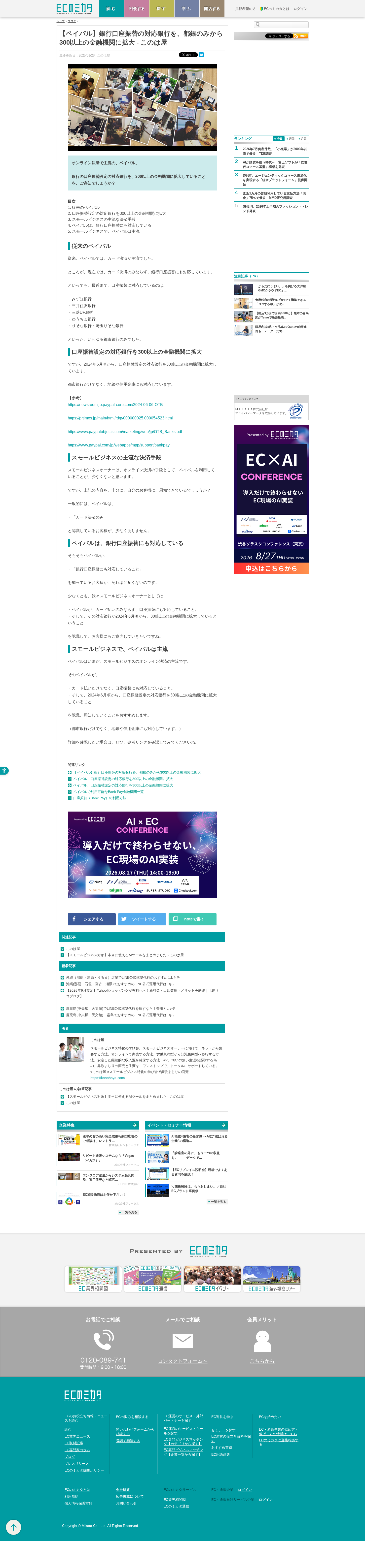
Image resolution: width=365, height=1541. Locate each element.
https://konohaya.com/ (107, 1078)
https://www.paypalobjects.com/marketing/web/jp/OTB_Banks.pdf (125, 432)
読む (112, 8)
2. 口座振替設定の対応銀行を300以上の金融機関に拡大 (117, 213)
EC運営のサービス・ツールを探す (183, 1431)
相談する (137, 8)
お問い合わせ (126, 1503)
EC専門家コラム (77, 1450)
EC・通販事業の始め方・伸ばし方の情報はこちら (278, 1431)
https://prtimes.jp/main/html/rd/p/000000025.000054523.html (120, 418)
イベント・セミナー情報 (169, 1125)
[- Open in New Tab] (271, 407)
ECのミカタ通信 (176, 1506)
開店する (212, 8)
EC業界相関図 (175, 1500)
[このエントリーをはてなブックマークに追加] (202, 54)
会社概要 (123, 1490)
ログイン (245, 1490)
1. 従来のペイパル (84, 207)
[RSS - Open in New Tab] (300, 35)
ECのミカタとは (77, 1490)
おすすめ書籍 (221, 1447)
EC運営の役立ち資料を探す (231, 1438)
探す (162, 8)
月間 (303, 138)
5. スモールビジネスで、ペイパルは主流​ (104, 231)
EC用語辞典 (220, 1454)
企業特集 (67, 1125)
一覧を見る (129, 1212)
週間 (291, 138)
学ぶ (187, 8)
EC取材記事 (74, 1443)
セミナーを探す (223, 1430)
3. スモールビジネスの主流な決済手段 (102, 219)
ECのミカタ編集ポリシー (84, 1470)
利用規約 (71, 1496)
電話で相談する (128, 1441)
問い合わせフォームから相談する (135, 1431)
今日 (280, 138)
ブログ (72, 21)
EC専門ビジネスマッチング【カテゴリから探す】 (183, 1441)
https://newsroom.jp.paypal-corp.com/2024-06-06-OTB (115, 405)
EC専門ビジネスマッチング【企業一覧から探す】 (183, 1452)
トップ (61, 21)
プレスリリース (77, 1464)
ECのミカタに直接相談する (278, 1442)
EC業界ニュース (77, 1436)
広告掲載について (130, 1496)
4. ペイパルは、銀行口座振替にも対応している (109, 225)
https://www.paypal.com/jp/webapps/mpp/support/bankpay (119, 445)
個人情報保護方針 (78, 1503)
